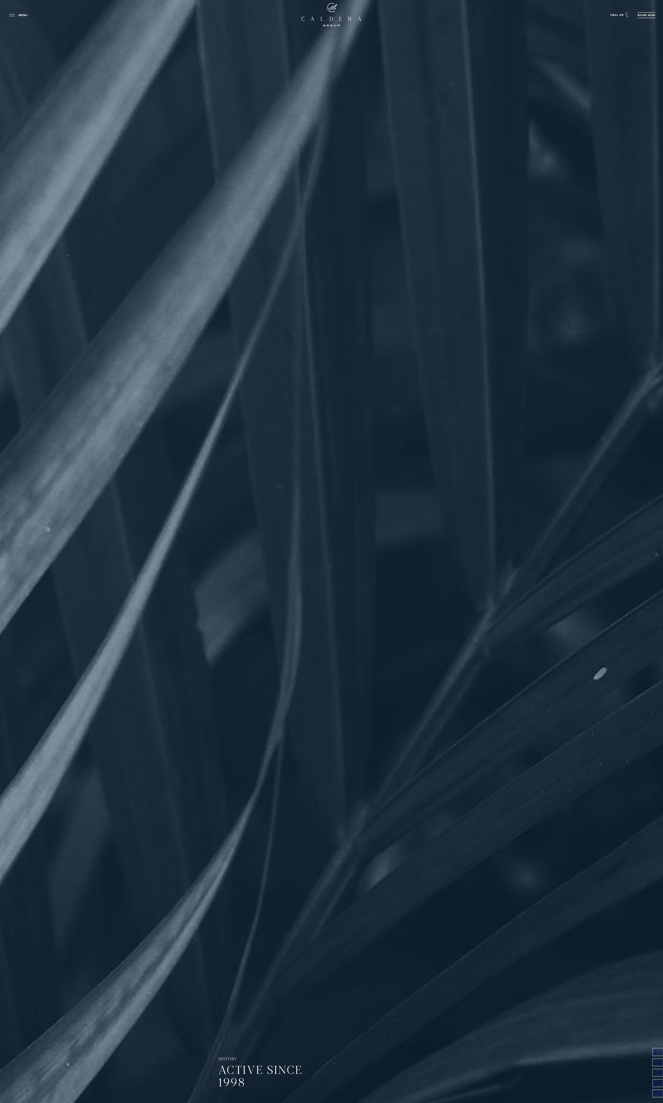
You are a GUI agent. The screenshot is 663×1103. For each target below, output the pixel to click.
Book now (646, 15)
